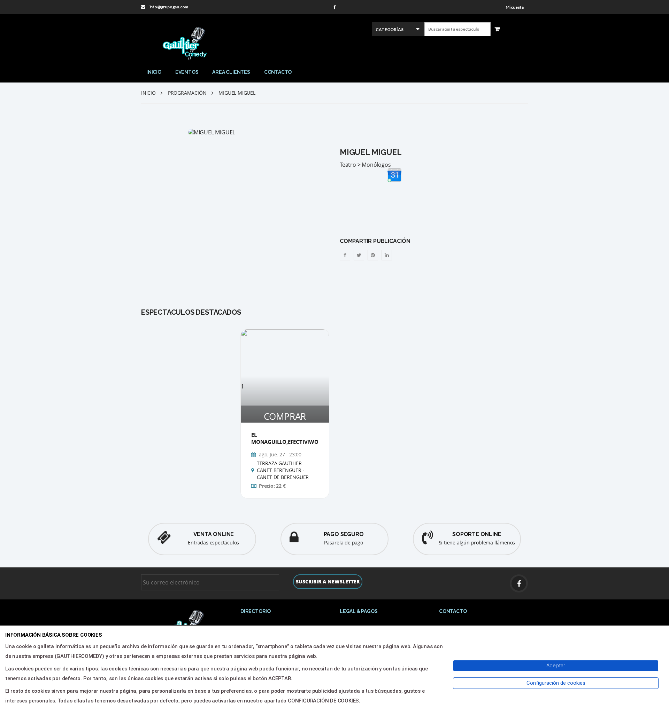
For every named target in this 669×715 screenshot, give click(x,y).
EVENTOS (187, 72)
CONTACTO (278, 72)
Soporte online (476, 534)
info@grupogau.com (169, 6)
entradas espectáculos (213, 542)
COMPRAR (285, 416)
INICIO (153, 72)
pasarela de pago (343, 542)
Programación (187, 92)
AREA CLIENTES (231, 72)
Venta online (213, 534)
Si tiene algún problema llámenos (477, 542)
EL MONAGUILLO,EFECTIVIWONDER (291, 438)
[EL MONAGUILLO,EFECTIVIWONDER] (285, 356)
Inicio (148, 92)
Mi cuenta (515, 7)
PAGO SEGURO (344, 534)
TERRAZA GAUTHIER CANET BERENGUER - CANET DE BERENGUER (283, 470)
